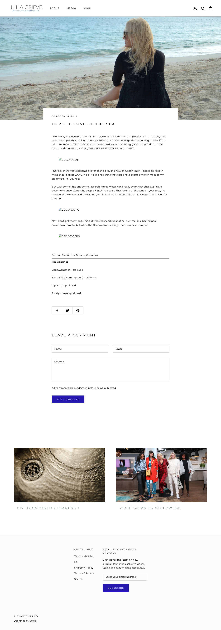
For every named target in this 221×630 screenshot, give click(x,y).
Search (78, 579)
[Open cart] (210, 8)
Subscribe (116, 588)
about (55, 8)
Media (71, 8)
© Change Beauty (26, 616)
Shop (87, 8)
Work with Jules (84, 556)
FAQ (77, 562)
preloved (78, 269)
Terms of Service (84, 573)
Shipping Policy (83, 567)
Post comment (68, 399)
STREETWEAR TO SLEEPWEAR (150, 508)
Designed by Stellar (25, 620)
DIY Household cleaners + (48, 508)
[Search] (203, 8)
